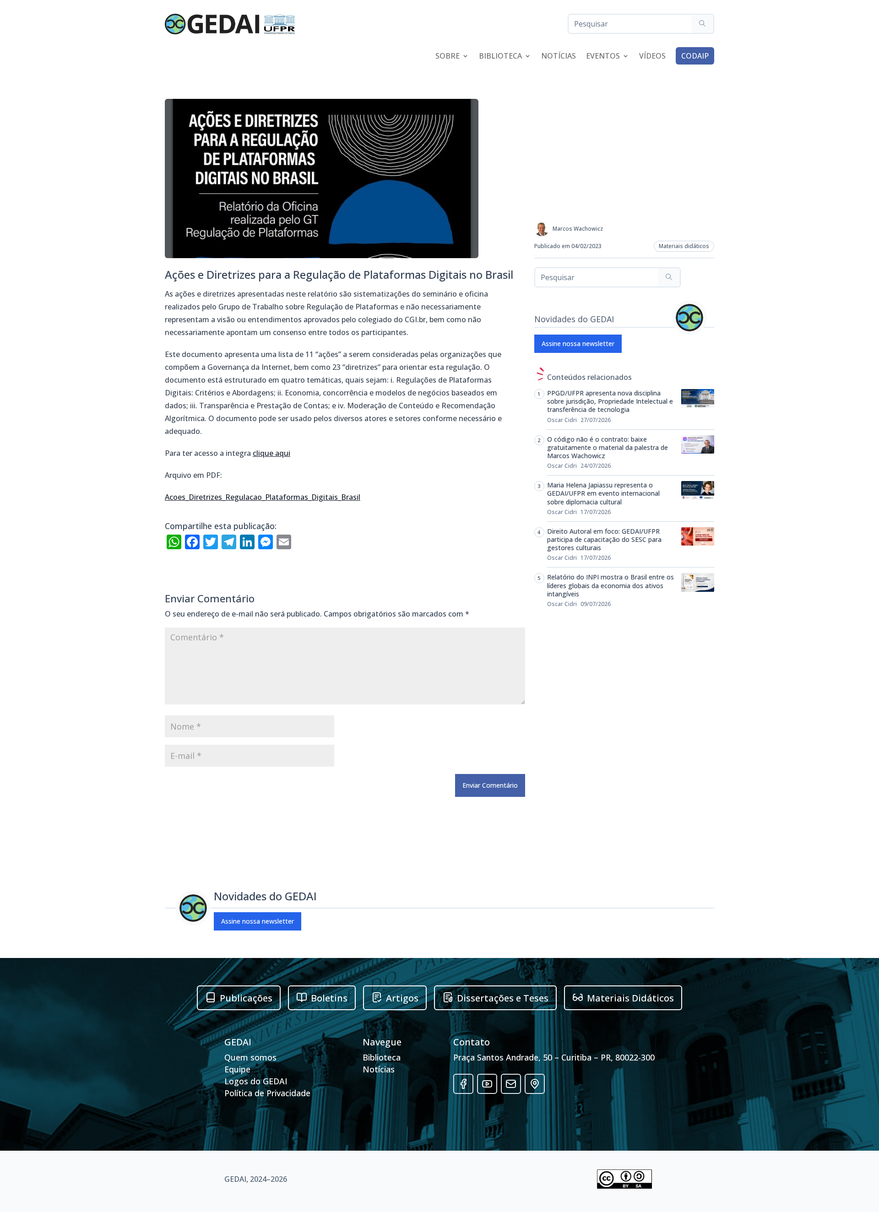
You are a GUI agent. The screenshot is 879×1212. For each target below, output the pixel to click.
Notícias (558, 57)
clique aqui (271, 453)
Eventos (603, 57)
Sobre (447, 57)
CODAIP (695, 56)
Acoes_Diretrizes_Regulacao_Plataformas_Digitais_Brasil (262, 497)
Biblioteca (500, 57)
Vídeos (652, 57)
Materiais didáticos (684, 246)
